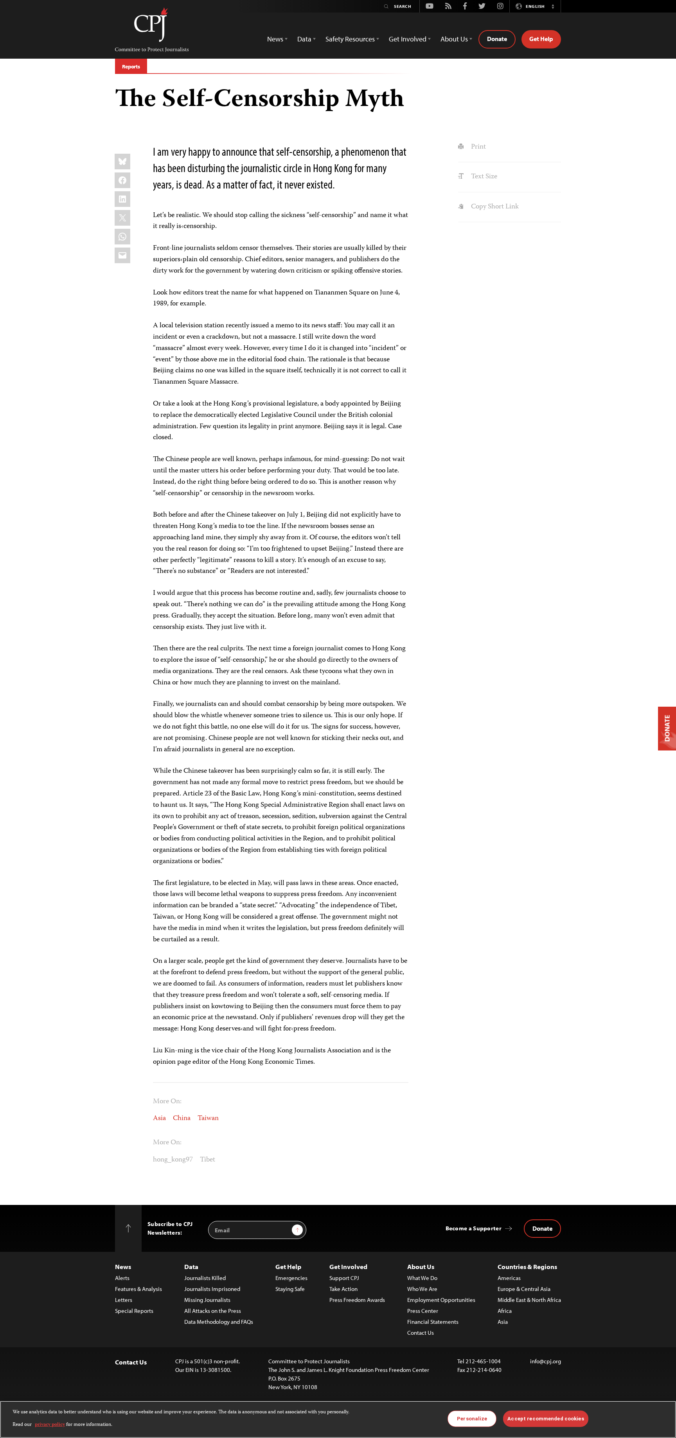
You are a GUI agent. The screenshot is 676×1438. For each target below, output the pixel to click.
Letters (123, 1299)
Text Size (483, 177)
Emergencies (291, 1278)
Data (191, 1266)
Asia (159, 1118)
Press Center (422, 1310)
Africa (505, 1310)
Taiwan (208, 1118)
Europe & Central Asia (524, 1289)
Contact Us (420, 1332)
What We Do (422, 1278)
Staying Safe (290, 1289)
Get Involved (348, 1266)
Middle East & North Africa (529, 1299)
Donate (497, 39)
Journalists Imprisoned (212, 1289)
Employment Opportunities (441, 1299)
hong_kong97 (173, 1160)
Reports (131, 66)
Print (477, 147)
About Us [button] (454, 38)
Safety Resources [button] (350, 38)
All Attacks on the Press (212, 1310)
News (123, 1266)
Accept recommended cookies (545, 1419)
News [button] (275, 38)
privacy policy (50, 1425)
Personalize (472, 1419)
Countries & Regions (527, 1266)
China (182, 1118)
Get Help (541, 39)
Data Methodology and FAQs (218, 1321)
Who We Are (422, 1289)
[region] (338, 1419)
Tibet (207, 1160)
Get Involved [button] (407, 38)
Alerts (122, 1278)
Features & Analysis (138, 1289)
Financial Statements (432, 1321)
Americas (509, 1278)
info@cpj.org (545, 1361)
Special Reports (134, 1310)
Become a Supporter (474, 1228)
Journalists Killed (205, 1278)
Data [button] (304, 38)
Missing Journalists (207, 1299)
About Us (420, 1266)
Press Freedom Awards (357, 1299)
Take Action (343, 1289)
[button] (553, 6)
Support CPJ (344, 1278)
